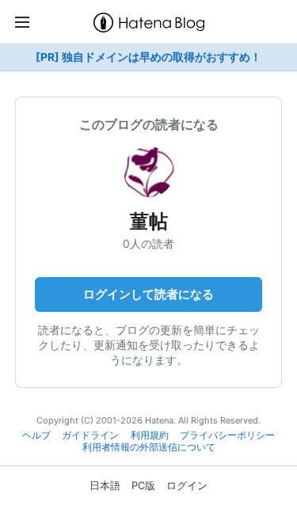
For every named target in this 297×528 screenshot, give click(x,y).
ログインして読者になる (148, 294)
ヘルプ (36, 435)
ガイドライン (90, 435)
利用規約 (150, 435)
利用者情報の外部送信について (148, 447)
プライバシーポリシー (227, 435)
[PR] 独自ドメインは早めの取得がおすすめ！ (148, 57)
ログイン (187, 485)
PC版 (143, 485)
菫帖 (149, 221)
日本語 (104, 485)
